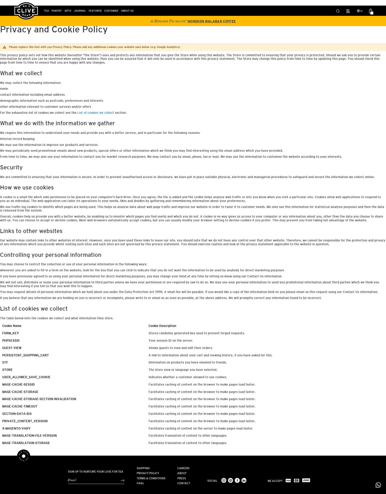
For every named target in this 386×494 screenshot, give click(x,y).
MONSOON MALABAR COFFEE (212, 21)
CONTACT (183, 483)
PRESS (181, 478)
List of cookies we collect (95, 112)
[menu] (141, 11)
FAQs (140, 483)
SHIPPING (143, 468)
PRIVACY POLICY (148, 473)
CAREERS (183, 468)
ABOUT (182, 473)
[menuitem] (46, 11)
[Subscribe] (122, 480)
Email (72, 480)
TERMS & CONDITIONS (151, 478)
